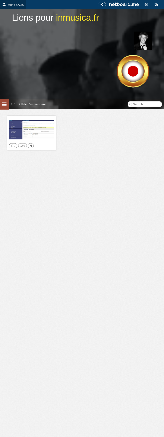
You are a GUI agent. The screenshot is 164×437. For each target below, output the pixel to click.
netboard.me (124, 4)
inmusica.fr (77, 18)
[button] (156, 4)
